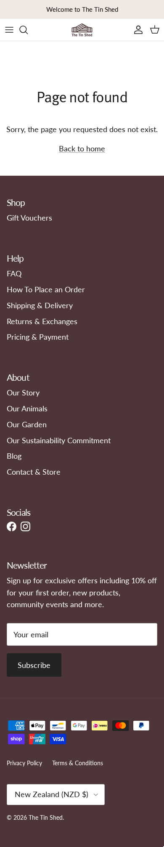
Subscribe (34, 665)
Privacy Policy (24, 762)
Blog (14, 455)
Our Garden (27, 424)
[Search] (28, 30)
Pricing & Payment (38, 336)
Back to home (82, 148)
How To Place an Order (46, 289)
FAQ (14, 273)
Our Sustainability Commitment (59, 440)
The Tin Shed (46, 817)
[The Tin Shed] (82, 29)
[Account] (136, 30)
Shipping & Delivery (40, 305)
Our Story (23, 392)
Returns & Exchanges (42, 321)
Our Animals (27, 408)
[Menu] (9, 30)
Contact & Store (34, 471)
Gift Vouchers (29, 217)
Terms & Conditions (77, 762)
